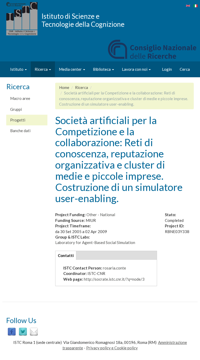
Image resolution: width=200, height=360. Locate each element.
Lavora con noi (135, 69)
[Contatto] (34, 331)
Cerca (185, 69)
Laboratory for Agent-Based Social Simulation (95, 242)
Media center (71, 69)
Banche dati (20, 130)
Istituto (17, 69)
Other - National (100, 214)
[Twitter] (23, 331)
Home (64, 87)
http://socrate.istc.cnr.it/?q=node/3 (114, 279)
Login (167, 69)
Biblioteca (102, 69)
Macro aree (20, 98)
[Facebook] (12, 331)
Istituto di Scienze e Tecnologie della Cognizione (82, 20)
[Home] (23, 18)
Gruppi (16, 109)
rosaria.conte (114, 268)
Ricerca (41, 69)
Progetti (17, 120)
